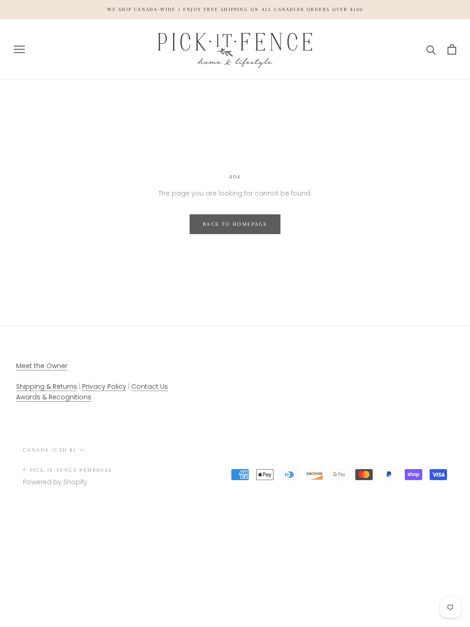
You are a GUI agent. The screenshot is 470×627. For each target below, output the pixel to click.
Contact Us (149, 386)
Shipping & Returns (46, 386)
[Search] (431, 49)
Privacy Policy (104, 386)
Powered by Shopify (55, 482)
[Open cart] (452, 49)
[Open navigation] (19, 49)
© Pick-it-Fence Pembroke (68, 470)
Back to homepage (235, 224)
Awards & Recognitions (53, 397)
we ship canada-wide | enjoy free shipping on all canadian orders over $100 (235, 9)
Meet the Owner (41, 365)
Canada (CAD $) (49, 450)
